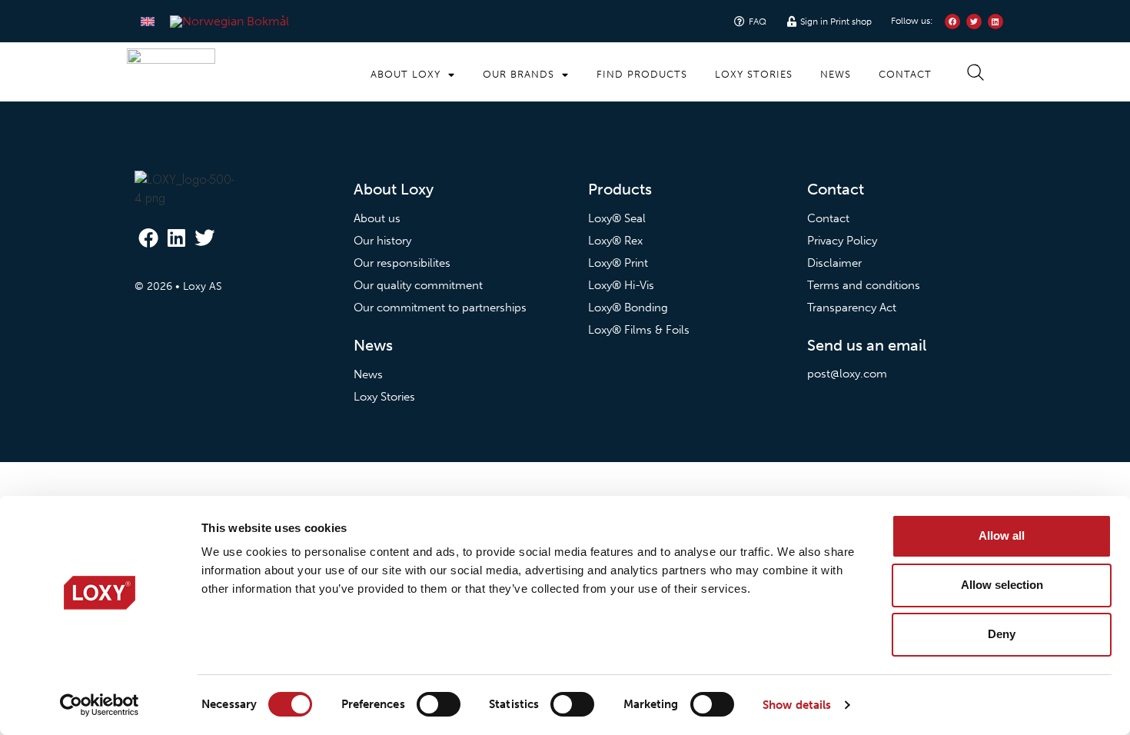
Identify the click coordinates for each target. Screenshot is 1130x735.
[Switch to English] (147, 21)
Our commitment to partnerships (440, 307)
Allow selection (1002, 584)
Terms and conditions (863, 285)
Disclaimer (834, 263)
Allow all (1002, 535)
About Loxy (405, 74)
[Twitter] (204, 237)
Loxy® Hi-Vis (621, 285)
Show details (797, 705)
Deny (1001, 633)
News (835, 74)
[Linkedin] (176, 237)
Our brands (518, 74)
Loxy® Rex (615, 241)
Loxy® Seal (617, 218)
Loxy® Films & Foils (639, 330)
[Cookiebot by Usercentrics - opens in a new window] (99, 705)
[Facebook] (148, 237)
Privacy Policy (842, 241)
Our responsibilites (402, 263)
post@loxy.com (847, 374)
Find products (642, 74)
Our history (382, 241)
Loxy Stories (754, 74)
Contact (905, 74)
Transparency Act (851, 307)
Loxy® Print (618, 263)
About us (377, 218)
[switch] (438, 704)
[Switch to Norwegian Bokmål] (229, 21)
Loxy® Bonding (628, 307)
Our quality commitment (418, 285)
